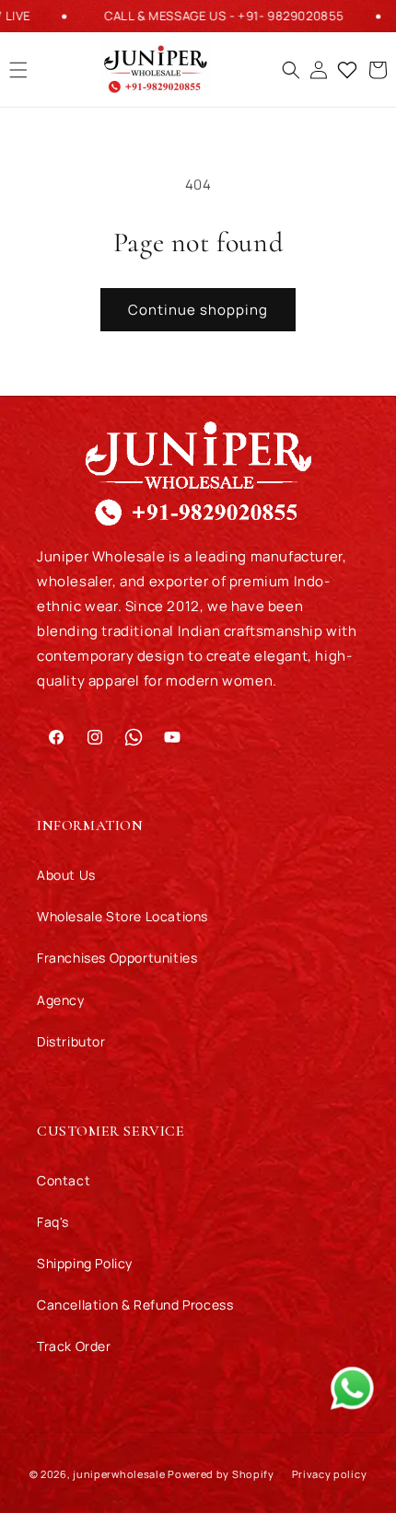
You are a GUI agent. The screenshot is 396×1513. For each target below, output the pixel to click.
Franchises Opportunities (117, 957)
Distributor (71, 1041)
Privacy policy (329, 1474)
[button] (295, 70)
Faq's (53, 1221)
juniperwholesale (119, 1473)
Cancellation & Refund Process (135, 1304)
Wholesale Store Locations (122, 916)
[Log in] (323, 70)
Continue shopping (198, 309)
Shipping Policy (85, 1263)
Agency (61, 1000)
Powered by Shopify (221, 1473)
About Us (66, 875)
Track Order (74, 1346)
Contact (63, 1180)
